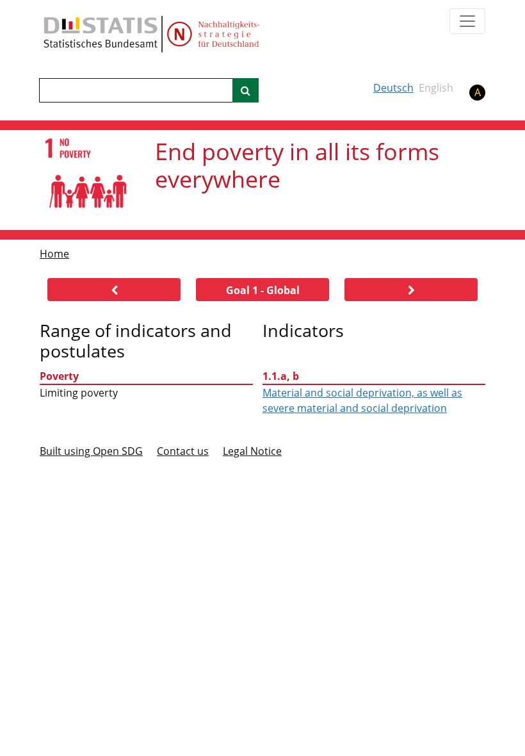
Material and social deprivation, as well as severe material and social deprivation (362, 400)
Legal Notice (252, 451)
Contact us (183, 451)
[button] (114, 289)
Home (54, 254)
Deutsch (393, 88)
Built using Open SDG (91, 451)
